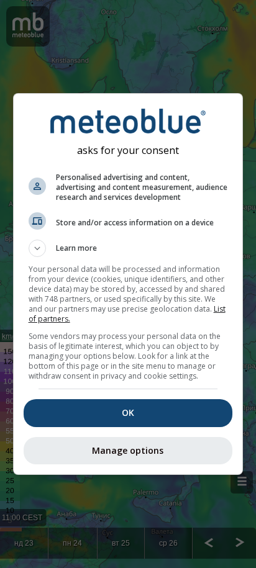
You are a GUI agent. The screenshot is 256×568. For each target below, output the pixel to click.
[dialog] (128, 284)
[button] (128, 248)
